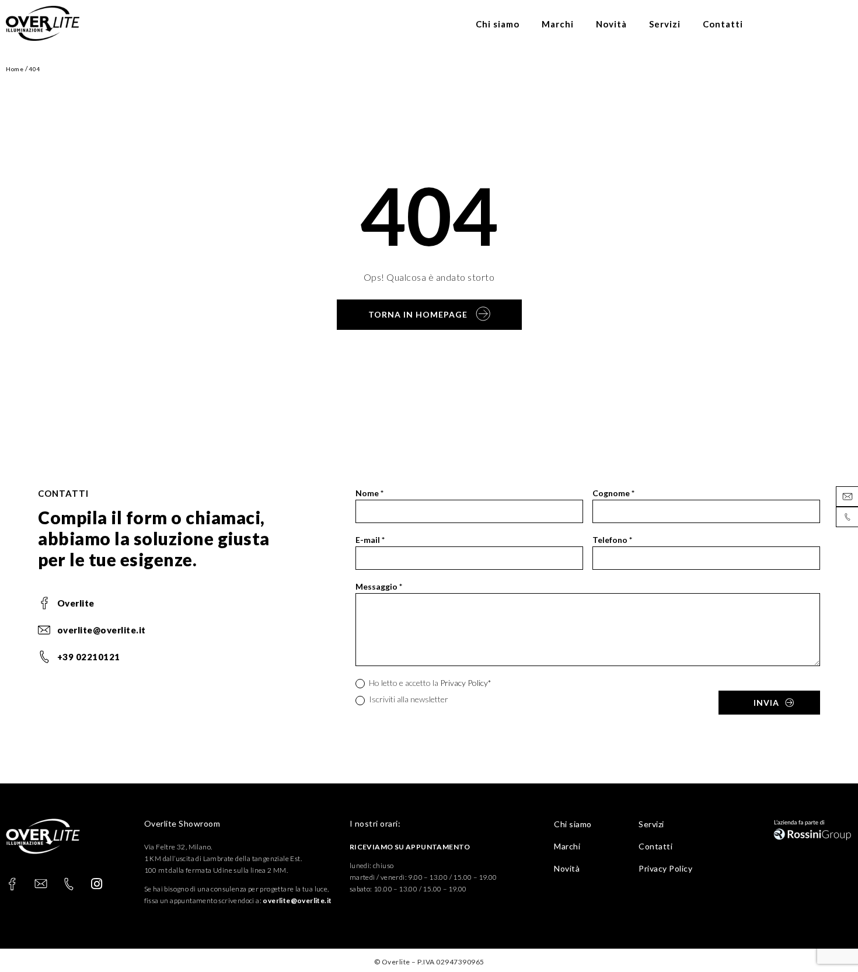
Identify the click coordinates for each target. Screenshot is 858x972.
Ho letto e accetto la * (429, 683)
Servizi (665, 24)
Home (14, 68)
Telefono (612, 540)
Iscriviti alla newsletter (407, 699)
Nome (369, 493)
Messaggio (378, 586)
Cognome (613, 493)
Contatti (723, 24)
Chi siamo (497, 24)
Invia (766, 703)
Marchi (558, 24)
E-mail (370, 540)
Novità (611, 24)
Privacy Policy (464, 683)
